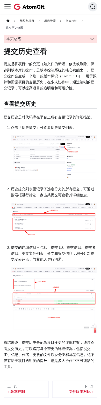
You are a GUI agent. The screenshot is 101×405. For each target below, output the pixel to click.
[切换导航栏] (7, 7)
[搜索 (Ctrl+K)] (92, 6)
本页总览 (13, 39)
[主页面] (8, 20)
